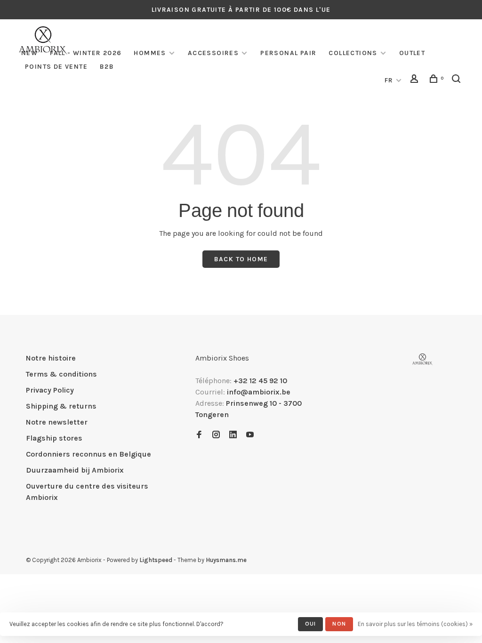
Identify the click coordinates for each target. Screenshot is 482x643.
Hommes (150, 53)
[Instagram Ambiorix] (216, 435)
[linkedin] (233, 435)
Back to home (241, 259)
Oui (310, 623)
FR (389, 80)
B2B (107, 67)
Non (339, 623)
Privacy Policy (50, 390)
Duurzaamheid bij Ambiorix (75, 470)
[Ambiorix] (422, 359)
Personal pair (288, 53)
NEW (29, 53)
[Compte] (415, 80)
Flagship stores (54, 438)
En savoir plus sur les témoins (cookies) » (415, 623)
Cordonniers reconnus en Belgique (88, 454)
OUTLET (412, 53)
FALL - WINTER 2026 (85, 53)
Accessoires (213, 53)
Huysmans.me (226, 559)
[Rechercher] (457, 80)
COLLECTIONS (353, 53)
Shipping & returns (61, 406)
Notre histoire (51, 358)
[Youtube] (250, 435)
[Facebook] (199, 435)
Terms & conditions (61, 374)
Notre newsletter (57, 422)
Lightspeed (155, 559)
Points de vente (56, 67)
